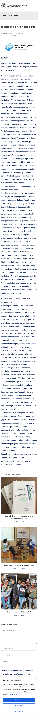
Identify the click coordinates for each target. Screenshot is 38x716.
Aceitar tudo (19, 700)
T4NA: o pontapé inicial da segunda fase (19, 565)
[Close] (36, 679)
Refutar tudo (19, 711)
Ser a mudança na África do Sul (19, 612)
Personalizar (19, 706)
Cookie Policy (13, 694)
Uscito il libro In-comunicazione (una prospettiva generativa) (19, 517)
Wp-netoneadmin (7, 33)
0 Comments (17, 36)
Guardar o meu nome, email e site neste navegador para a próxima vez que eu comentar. (17, 674)
